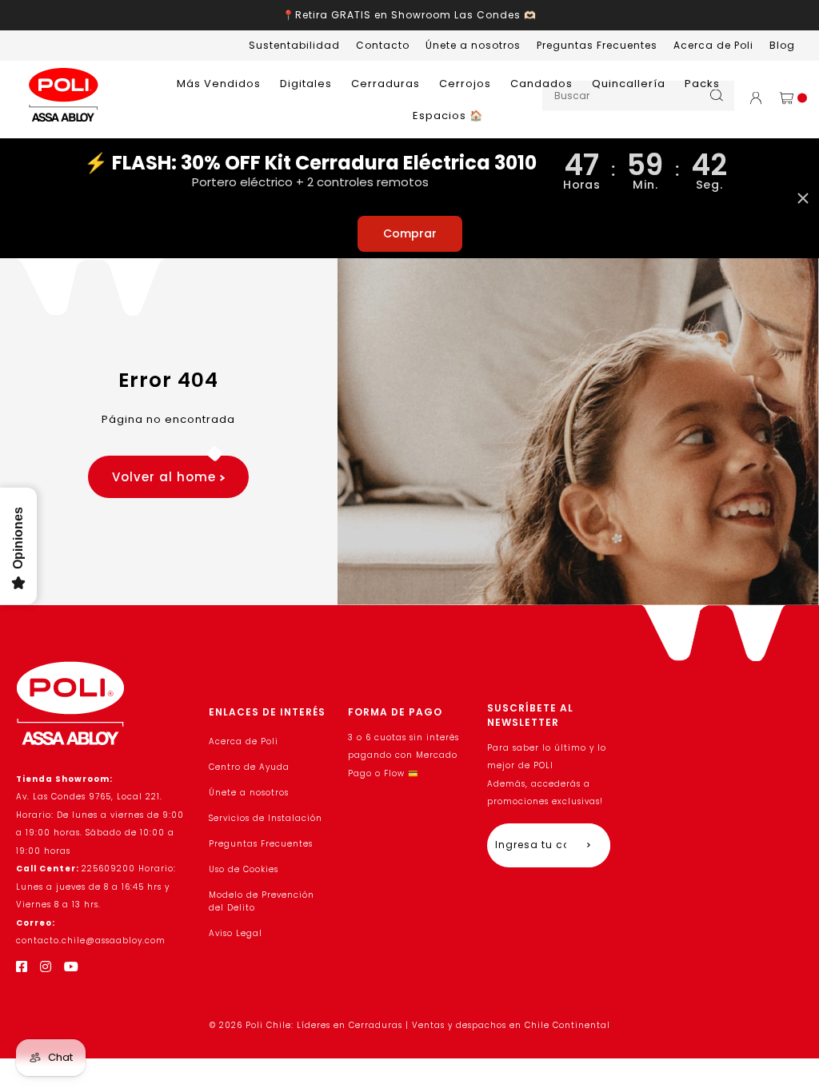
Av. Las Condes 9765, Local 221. (89, 797)
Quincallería (628, 83)
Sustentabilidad (294, 45)
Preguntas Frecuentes (597, 45)
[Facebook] (22, 967)
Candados (541, 83)
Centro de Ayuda (249, 767)
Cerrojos (465, 83)
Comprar (410, 233)
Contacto (383, 45)
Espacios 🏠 (448, 115)
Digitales (306, 83)
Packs (702, 83)
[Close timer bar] (803, 198)
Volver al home (166, 476)
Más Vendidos (219, 83)
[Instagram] (46, 967)
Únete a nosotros (473, 45)
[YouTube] (71, 967)
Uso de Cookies (243, 869)
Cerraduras (385, 83)
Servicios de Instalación (265, 818)
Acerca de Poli (713, 45)
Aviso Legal (235, 933)
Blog (782, 45)
